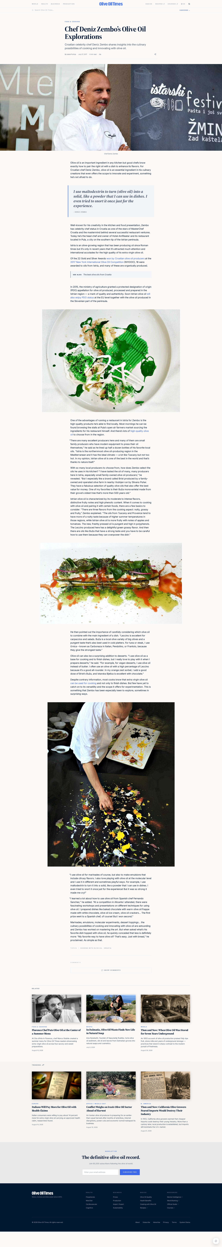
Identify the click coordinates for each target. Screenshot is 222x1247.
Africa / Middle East (96, 1103)
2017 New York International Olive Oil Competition (97, 262)
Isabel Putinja (71, 54)
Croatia (107, 948)
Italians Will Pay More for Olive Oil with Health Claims (54, 1108)
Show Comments (112, 970)
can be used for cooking (83, 683)
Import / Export (118, 1204)
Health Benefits (145, 1201)
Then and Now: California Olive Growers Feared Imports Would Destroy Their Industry (163, 1110)
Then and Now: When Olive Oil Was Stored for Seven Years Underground (164, 1031)
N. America (146, 1103)
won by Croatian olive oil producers (126, 258)
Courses (172, 4)
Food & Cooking (72, 21)
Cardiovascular (91, 1204)
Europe (35, 1103)
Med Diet (89, 1201)
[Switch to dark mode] (189, 4)
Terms (174, 1222)
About (137, 1222)
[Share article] (155, 54)
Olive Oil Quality (146, 1197)
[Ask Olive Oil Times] (216, 1241)
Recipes (159, 4)
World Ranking (172, 1201)
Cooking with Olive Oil (148, 1204)
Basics (149, 4)
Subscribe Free (130, 1172)
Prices (115, 1197)
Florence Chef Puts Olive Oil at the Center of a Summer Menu (56, 1031)
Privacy (166, 1222)
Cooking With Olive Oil (91, 948)
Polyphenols (90, 1197)
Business (55, 4)
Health (44, 4)
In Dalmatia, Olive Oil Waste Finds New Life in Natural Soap (110, 1031)
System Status (185, 1222)
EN (184, 4)
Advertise (156, 1222)
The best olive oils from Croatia (97, 274)
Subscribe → (185, 10)
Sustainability (118, 1208)
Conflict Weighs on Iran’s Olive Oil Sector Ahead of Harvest (109, 1108)
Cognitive (89, 1208)
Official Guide (172, 1204)
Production (69, 4)
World (35, 4)
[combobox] (106, 10)
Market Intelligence (174, 1197)
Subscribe (146, 1222)
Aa (100, 54)
